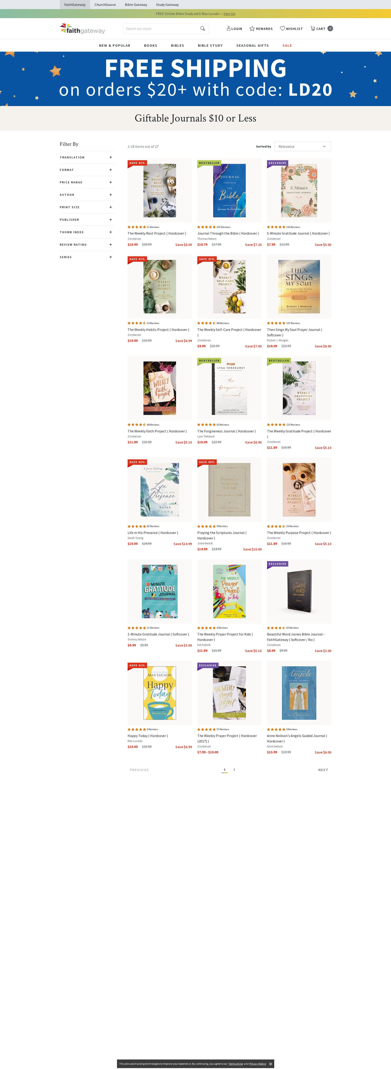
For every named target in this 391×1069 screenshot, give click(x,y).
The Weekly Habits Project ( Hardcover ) (158, 329)
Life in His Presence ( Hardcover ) (153, 532)
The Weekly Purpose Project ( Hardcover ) (299, 532)
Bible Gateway (136, 4)
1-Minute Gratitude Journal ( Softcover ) (158, 634)
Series (66, 257)
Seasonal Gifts (252, 45)
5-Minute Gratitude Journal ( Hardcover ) (298, 233)
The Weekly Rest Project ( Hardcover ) (157, 233)
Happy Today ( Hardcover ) (148, 735)
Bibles (177, 45)
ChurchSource (105, 4)
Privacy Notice (258, 1063)
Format (67, 170)
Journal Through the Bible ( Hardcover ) (228, 233)
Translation (72, 157)
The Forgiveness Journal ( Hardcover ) (226, 431)
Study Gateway (167, 4)
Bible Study (210, 45)
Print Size (70, 207)
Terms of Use (236, 1063)
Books (150, 45)
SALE (287, 45)
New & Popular (115, 45)
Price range (71, 182)
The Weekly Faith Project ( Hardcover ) (157, 431)
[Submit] (202, 28)
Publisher (69, 220)
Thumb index (72, 232)
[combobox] (166, 28)
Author (67, 195)
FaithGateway (75, 4)
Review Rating (73, 244)
